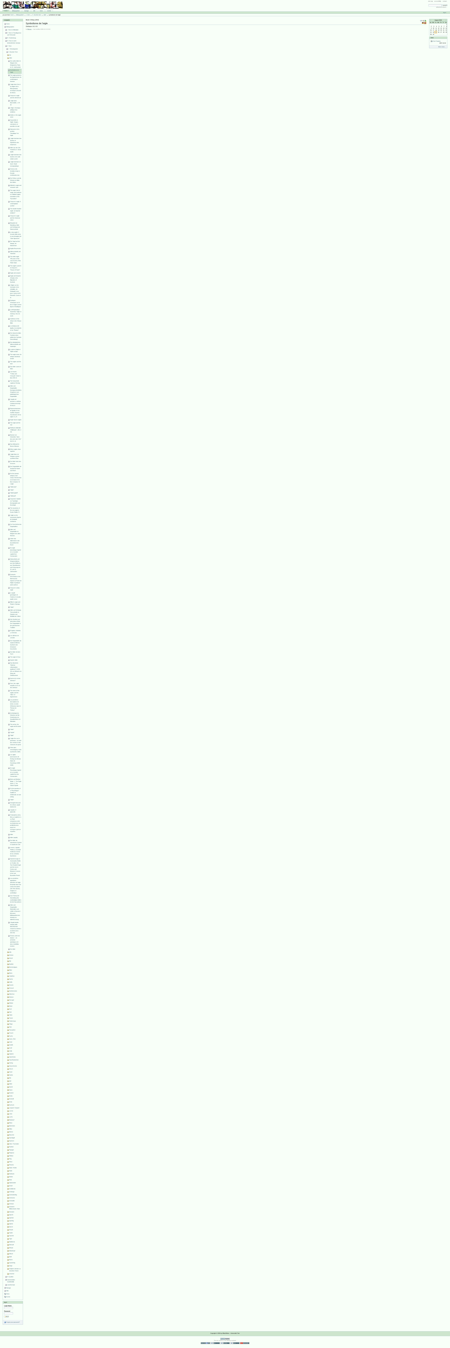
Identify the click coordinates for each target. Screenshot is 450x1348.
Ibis (10, 1078)
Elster (10, 1006)
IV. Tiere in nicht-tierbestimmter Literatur (13, 42)
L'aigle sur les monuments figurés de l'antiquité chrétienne (15, 518)
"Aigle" (12, 735)
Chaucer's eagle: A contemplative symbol (15, 203)
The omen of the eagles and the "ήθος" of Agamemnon (14, 693)
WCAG (215, 1343)
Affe (10, 952)
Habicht (11, 1054)
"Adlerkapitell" (14, 493)
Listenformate (11, 1285)
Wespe (11, 1247)
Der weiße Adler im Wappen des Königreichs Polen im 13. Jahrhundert (15, 64)
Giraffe (11, 1045)
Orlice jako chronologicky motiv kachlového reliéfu (15, 749)
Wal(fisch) (12, 1241)
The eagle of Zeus (15, 657)
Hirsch (11, 1069)
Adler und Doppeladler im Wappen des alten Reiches (15, 532)
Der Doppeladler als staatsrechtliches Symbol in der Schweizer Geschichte (15, 645)
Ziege (10, 1265)
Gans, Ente (12, 1039)
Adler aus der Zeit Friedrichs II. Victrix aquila (15, 149)
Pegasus (11, 1152)
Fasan (11, 1018)
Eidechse (11, 994)
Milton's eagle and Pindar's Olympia (15, 603)
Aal (10, 55)
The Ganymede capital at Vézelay (15, 382)
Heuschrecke (13, 1066)
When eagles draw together (15, 450)
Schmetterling (13, 1194)
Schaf (10, 1185)
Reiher (11, 1176)
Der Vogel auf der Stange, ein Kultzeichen (15, 243)
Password (7, 1311)
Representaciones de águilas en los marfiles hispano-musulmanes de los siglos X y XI (15, 413)
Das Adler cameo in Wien (15, 367)
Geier (10, 1042)
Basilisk (11, 964)
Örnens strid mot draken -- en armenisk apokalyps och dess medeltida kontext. (15, 941)
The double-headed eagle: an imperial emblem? (15, 210)
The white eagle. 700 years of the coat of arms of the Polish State (15, 259)
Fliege (11, 1024)
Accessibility (437, 1)
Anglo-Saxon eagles (15, 419)
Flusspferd (12, 1030)
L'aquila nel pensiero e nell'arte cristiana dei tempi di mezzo (15, 402)
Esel (10, 1009)
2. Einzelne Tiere (36, 15)
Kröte (10, 1102)
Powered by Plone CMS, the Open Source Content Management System (225, 1339)
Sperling (11, 1220)
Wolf (10, 1256)
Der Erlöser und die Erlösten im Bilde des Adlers (15, 180)
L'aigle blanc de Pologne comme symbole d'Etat (14, 456)
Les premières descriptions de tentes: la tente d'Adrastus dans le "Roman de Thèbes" (15, 705)
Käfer (10, 1084)
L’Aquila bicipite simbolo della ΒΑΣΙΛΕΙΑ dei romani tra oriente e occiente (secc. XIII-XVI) (15, 927)
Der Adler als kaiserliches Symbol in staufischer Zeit (15, 842)
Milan (10, 1129)
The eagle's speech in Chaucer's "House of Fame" (15, 268)
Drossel (11, 988)
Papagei (11, 1150)
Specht (11, 1214)
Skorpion (11, 1212)
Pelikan (11, 1155)
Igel (10, 1081)
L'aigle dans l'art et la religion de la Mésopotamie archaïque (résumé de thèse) (15, 88)
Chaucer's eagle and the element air (15, 96)
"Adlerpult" (13, 496)
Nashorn (11, 1141)
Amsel (11, 958)
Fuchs (11, 1036)
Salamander (12, 1182)
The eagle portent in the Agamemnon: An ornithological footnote (15, 78)
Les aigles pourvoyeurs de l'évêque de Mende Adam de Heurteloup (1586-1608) (15, 760)
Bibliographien (16, 10)
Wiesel (11, 1253)
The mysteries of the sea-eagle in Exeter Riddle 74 (15, 510)
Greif (10, 1048)
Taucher (11, 1235)
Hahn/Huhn (12, 1057)
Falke (10, 1015)
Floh (10, 1027)
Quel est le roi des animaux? (15, 679)
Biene (10, 973)
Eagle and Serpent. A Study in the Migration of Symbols (15, 279)
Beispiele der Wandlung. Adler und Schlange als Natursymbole (15, 226)
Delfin (10, 982)
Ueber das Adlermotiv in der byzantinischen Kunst (15, 541)
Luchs (11, 1117)
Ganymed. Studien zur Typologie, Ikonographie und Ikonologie (15, 502)
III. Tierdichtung (11, 38)
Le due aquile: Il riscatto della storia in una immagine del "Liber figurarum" (15, 235)
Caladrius (12, 976)
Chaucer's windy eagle (15, 589)
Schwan (11, 1203)
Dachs (11, 979)
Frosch (11, 1033)
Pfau (10, 1159)
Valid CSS (235, 1343)
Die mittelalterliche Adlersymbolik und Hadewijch (15, 344)
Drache (11, 985)
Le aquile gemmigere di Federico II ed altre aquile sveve (15, 596)
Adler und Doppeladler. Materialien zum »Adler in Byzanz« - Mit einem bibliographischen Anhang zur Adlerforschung (15, 912)
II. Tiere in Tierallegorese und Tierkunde (14, 34)
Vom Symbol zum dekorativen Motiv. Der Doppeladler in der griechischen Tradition (15, 623)
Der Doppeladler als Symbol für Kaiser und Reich (15, 468)
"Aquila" (12, 732)
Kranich (11, 1093)
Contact (445, 1)
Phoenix (11, 1165)
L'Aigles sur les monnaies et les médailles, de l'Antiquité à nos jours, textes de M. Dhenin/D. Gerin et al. (15, 291)
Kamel (11, 1087)
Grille (10, 1051)
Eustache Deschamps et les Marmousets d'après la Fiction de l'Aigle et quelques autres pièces (15, 580)
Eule (10, 1012)
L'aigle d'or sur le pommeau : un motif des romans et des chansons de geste (15, 741)
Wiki (34, 10)
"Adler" (12, 490)
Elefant (11, 1003)
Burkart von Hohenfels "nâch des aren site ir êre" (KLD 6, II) (15, 438)
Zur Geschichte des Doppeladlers (15, 525)
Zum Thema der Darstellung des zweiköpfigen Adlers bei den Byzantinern (15, 899)
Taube (11, 1232)
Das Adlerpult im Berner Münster (14, 445)
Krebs (11, 1096)
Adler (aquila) (14, 837)
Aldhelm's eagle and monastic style (15, 186)
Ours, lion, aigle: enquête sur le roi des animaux (15, 685)
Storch (11, 1227)
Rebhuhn (11, 1174)
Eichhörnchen (13, 991)
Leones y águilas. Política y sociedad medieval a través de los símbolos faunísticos (15, 852)
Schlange (11, 1191)
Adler (44, 15)
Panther (11, 1146)
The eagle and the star (15, 424)
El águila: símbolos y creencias (15, 631)
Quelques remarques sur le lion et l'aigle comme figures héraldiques (15, 303)
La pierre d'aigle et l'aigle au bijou (15, 350)
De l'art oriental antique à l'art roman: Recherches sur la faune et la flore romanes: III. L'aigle (15, 479)
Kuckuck (11, 1105)
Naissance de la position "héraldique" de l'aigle (14, 132)
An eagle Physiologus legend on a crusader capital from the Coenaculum (15, 772)
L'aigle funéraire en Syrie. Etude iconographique (15, 164)
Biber (10, 970)
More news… (442, 46)
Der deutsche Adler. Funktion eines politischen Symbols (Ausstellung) (15, 336)
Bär (10, 961)
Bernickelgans (13, 967)
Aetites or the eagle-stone (15, 116)
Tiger (10, 1238)
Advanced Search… (441, 7)
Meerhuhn (12, 1126)
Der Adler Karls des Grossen (15, 462)
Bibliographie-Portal (33, 5)
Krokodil (11, 1099)
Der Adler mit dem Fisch (15, 653)
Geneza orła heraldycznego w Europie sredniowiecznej (15, 172)
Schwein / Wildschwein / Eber (14, 1207)
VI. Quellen (10, 1276)
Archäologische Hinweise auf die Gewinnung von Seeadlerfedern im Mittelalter (15, 717)
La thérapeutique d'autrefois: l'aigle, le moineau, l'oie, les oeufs (15, 313)
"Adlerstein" (13, 487)
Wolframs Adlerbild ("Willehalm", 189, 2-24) (15, 430)
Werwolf (11, 1244)
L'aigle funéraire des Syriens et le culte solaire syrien (15, 156)
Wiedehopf (12, 1250)
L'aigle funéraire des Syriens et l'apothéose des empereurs (15, 141)
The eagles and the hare (15, 362)
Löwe (10, 1114)
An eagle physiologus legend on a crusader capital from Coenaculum (15, 552)
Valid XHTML (225, 1343)
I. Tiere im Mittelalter (13, 30)
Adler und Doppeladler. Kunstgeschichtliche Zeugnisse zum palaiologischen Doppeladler (15, 391)
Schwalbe (12, 1200)
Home (6, 10)
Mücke (11, 1132)
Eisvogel (11, 1000)
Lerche (11, 1111)
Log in (444, 12)
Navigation (7, 20)
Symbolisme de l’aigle (14, 71)
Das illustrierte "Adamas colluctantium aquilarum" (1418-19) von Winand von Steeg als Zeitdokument (15, 669)
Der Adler (12, 949)
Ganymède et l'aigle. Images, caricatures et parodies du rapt (14, 123)
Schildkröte (12, 1188)
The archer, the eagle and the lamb (15, 725)
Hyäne (11, 1075)
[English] (425, 23)
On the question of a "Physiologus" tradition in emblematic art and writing (15, 792)
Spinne (11, 1223)
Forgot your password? (13, 1322)
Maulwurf (11, 1120)
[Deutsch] (423, 23)
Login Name (8, 1305)
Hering (11, 1063)
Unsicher (11, 1273)
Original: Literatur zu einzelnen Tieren (15, 1269)
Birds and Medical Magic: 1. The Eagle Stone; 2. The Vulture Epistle (15, 782)
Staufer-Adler (14, 660)
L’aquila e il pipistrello (13, 811)
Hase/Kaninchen (14, 1060)
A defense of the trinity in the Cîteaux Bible (15, 321)
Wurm (11, 1259)
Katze (10, 1090)
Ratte (10, 1170)
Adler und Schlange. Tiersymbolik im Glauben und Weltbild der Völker (15, 613)
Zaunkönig (12, 1262)
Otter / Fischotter (14, 1144)
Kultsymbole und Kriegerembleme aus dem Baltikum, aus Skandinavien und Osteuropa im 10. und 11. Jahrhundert (15, 565)
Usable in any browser (244, 1343)
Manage (26, 10)
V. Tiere (28, 15)
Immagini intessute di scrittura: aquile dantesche (15, 805)
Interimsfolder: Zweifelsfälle (11, 1281)
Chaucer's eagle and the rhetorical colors (15, 218)
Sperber (11, 1217)
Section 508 (205, 1343)
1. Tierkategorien (13, 49)
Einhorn (11, 997)
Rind (10, 1179)
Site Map (430, 1)
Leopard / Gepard (14, 1108)
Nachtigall (12, 1137)
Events (49, 10)
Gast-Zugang (439, 42)
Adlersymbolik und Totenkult (15, 252)
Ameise (11, 955)
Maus (10, 1123)
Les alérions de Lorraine (14, 636)
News (41, 10)
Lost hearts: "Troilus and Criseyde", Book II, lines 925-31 (15, 375)
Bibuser (29, 29)
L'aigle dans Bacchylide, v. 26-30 (15, 103)
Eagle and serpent (15, 273)
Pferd (10, 1161)
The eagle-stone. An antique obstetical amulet (15, 356)
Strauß (11, 1229)
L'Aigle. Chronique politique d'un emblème (15, 110)
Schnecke (12, 1197)
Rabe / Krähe (13, 1167)
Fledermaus (12, 1021)
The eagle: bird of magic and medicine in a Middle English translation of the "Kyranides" (15, 194)
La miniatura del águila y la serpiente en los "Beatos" (15, 328)
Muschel (11, 1135)
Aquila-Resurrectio (15, 248)
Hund (10, 1072)
